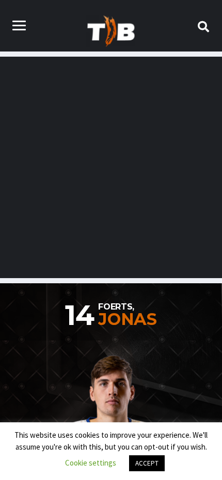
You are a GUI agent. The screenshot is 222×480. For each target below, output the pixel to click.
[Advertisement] (111, 167)
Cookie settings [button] (90, 463)
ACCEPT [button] (146, 463)
